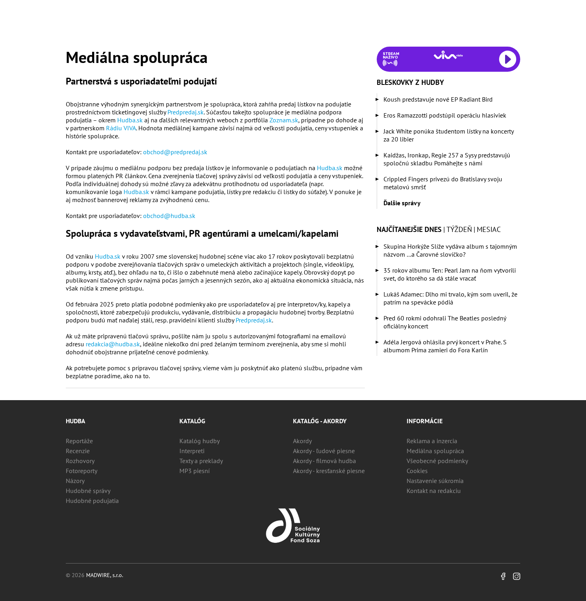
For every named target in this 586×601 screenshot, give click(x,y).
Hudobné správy (88, 491)
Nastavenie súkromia (435, 481)
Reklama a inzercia (432, 441)
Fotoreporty (81, 471)
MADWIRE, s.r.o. (104, 575)
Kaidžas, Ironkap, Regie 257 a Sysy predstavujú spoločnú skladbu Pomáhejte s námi (446, 159)
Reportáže (79, 441)
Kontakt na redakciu (434, 491)
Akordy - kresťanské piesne (329, 471)
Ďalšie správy (402, 203)
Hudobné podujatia (92, 501)
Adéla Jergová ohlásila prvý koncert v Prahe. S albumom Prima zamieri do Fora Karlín (445, 346)
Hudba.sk (130, 120)
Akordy (302, 441)
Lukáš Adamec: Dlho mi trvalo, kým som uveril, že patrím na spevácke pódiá (450, 298)
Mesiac (489, 229)
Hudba (75, 421)
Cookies (417, 471)
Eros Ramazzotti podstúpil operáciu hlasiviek (444, 115)
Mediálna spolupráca (435, 451)
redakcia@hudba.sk (113, 344)
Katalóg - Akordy (319, 421)
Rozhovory (80, 461)
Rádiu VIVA (121, 128)
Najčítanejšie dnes (409, 229)
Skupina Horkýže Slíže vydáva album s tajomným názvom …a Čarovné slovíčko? (450, 250)
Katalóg (192, 421)
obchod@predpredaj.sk (175, 152)
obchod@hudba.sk (169, 216)
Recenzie (78, 451)
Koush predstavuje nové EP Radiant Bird (438, 99)
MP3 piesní (194, 471)
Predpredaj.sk (185, 112)
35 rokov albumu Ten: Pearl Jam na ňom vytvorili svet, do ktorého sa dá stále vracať (449, 274)
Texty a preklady (201, 461)
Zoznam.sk (283, 120)
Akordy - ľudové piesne (324, 451)
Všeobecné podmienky (437, 461)
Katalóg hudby (199, 441)
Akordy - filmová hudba (324, 461)
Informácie (424, 421)
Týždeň (459, 229)
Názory (75, 481)
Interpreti (192, 451)
